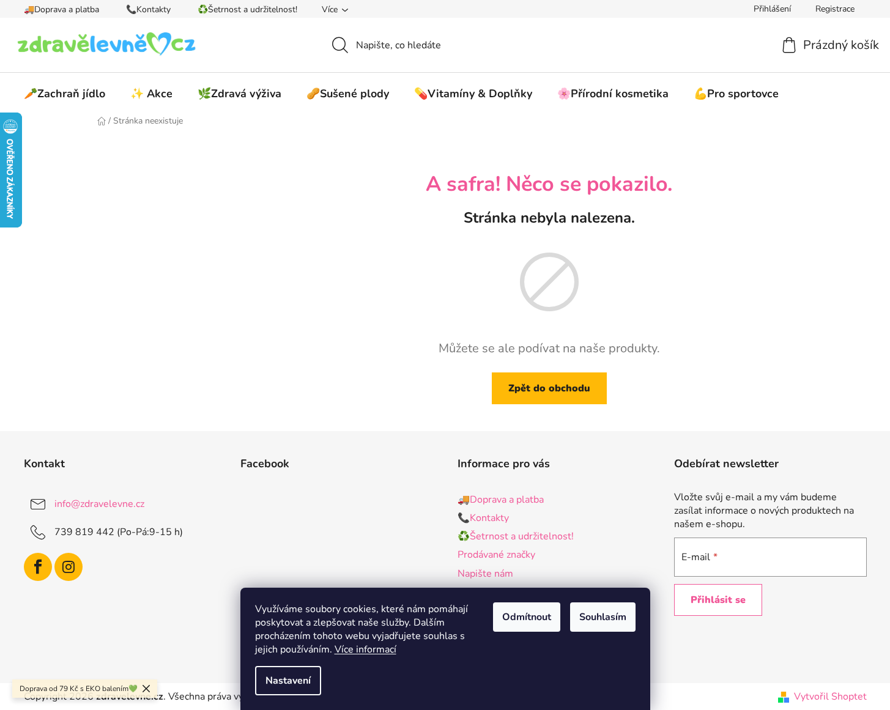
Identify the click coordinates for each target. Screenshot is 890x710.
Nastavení (288, 680)
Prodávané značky (496, 554)
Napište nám (485, 573)
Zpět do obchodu (549, 388)
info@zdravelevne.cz (99, 504)
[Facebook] (38, 567)
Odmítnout (526, 617)
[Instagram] (68, 567)
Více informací (365, 649)
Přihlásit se (718, 600)
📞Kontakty (148, 9)
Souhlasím (602, 617)
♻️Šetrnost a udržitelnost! (247, 9)
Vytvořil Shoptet (830, 696)
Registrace (835, 9)
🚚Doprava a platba (61, 9)
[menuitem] (64, 93)
